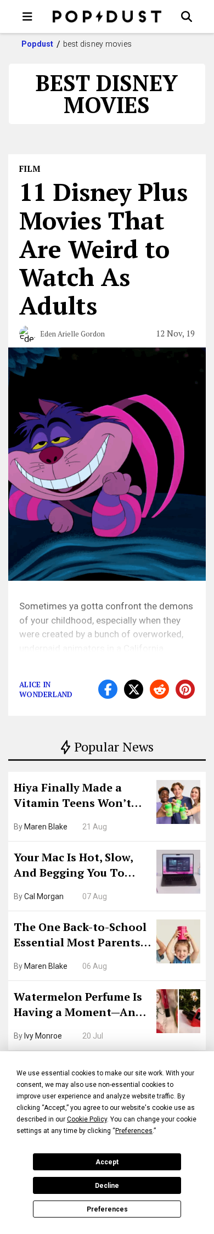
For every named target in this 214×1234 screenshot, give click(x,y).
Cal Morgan (44, 896)
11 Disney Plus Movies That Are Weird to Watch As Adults (103, 248)
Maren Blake (45, 826)
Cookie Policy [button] (87, 1119)
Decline (107, 1186)
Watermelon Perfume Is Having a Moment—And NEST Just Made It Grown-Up (78, 1005)
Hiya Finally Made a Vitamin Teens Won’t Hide (72, 796)
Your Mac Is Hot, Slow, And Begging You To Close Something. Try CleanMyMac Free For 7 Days (77, 866)
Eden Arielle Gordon (72, 334)
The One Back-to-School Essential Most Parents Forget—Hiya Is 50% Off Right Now (80, 935)
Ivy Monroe (43, 1035)
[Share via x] (133, 689)
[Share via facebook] (107, 689)
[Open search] (186, 16)
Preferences (107, 1209)
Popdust (37, 44)
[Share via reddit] (159, 689)
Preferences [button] (134, 1131)
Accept (107, 1162)
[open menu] (27, 16)
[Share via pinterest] (185, 689)
